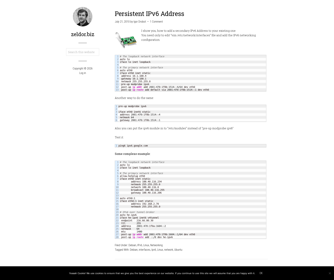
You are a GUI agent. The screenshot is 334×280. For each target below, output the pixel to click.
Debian (132, 245)
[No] (329, 273)
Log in (82, 73)
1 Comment (156, 21)
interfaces (144, 249)
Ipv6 (154, 249)
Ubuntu (178, 249)
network (168, 249)
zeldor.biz (82, 34)
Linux (146, 245)
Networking (156, 245)
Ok (261, 273)
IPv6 (139, 245)
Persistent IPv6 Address (149, 13)
